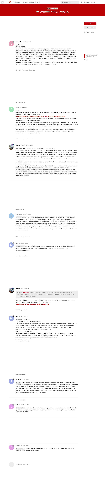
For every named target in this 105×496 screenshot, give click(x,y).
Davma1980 (21, 246)
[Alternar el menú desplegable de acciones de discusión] (95, 23)
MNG (20, 292)
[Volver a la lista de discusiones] (2, 2)
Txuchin (20, 319)
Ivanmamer (21, 449)
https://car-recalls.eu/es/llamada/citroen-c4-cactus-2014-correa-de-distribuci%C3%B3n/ (40, 116)
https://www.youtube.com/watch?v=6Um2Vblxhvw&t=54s (32, 304)
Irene (24, 170)
